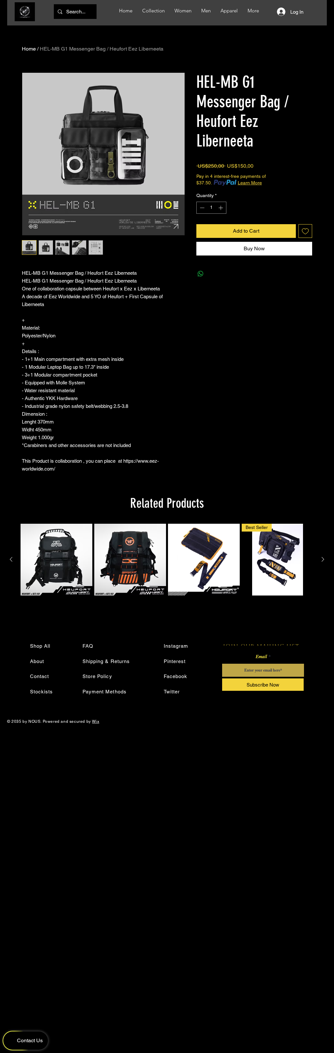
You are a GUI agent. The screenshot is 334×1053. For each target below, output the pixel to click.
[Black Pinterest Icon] (324, 65)
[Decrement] (201, 207)
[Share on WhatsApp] (201, 274)
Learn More (250, 182)
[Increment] (221, 207)
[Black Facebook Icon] (324, 76)
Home (29, 49)
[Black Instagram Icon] (324, 55)
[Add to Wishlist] (305, 231)
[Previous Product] (11, 559)
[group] (167, 559)
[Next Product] (323, 559)
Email (261, 656)
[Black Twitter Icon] (324, 86)
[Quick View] (56, 560)
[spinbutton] (211, 207)
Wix (95, 721)
